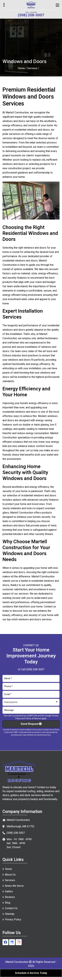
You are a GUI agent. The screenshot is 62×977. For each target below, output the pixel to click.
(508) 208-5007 (31, 15)
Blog (7, 903)
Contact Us (11, 908)
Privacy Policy (13, 920)
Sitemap (9, 914)
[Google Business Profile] (12, 942)
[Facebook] (5, 942)
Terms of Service (33, 718)
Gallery (9, 891)
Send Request (30, 723)
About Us (10, 875)
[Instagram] (19, 942)
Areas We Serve (14, 886)
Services (32, 68)
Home (21, 68)
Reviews (10, 897)
